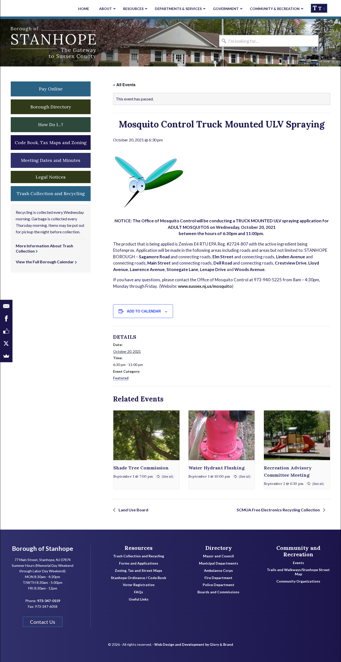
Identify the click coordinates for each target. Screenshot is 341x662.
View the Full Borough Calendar (45, 261)
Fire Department (218, 578)
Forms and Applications (138, 563)
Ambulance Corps (218, 571)
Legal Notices (51, 177)
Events (298, 563)
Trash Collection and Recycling (138, 556)
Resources (139, 548)
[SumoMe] (6, 356)
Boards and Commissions (218, 592)
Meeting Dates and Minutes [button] (50, 160)
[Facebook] (6, 318)
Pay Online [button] (51, 89)
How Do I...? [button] (50, 124)
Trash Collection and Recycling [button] (51, 193)
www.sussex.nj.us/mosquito (205, 286)
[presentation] (146, 435)
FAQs (138, 592)
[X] (6, 343)
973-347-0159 (48, 601)
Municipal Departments (218, 563)
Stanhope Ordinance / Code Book (138, 578)
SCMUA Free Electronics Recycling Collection (279, 509)
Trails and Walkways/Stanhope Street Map (298, 572)
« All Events (124, 84)
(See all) (167, 476)
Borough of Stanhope (37, 43)
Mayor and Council (218, 556)
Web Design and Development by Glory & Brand (193, 644)
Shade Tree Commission (141, 468)
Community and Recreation (298, 551)
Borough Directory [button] (50, 107)
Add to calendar (144, 311)
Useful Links (139, 599)
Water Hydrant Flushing (216, 468)
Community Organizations (298, 581)
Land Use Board (133, 509)
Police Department (218, 585)
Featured (121, 378)
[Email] (6, 306)
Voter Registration (139, 585)
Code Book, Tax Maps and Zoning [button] (51, 142)
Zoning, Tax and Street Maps (138, 571)
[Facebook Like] (6, 331)
